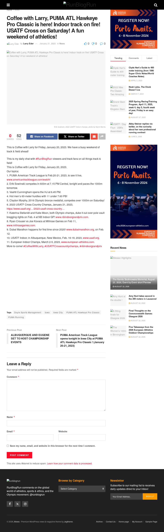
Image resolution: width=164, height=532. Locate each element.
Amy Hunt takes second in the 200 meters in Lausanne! (143, 297)
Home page (124, 521)
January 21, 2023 (48, 43)
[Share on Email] (94, 136)
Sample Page (151, 521)
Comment (13, 376)
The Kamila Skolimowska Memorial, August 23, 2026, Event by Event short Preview (134, 281)
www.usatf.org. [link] (91, 238)
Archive (99, 521)
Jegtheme (68, 521)
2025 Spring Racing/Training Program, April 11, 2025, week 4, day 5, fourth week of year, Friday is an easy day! (143, 107)
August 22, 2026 (121, 286)
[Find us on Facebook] (10, 504)
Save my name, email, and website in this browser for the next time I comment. (52, 445)
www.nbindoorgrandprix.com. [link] (72, 217)
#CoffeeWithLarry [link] (33, 246)
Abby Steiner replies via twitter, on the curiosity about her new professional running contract (142, 128)
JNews (17, 521)
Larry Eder (28, 43)
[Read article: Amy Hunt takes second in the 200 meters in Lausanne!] (118, 300)
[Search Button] (155, 5)
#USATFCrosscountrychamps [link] (61, 246)
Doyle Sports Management (27, 312)
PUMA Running (16, 317)
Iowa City (58, 312)
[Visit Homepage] (82, 5)
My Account (137, 521)
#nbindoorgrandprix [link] (91, 246)
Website (62, 431)
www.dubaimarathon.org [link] (80, 229)
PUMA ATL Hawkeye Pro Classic (82, 312)
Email (11, 431)
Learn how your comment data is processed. (69, 463)
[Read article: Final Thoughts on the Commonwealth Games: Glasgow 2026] (118, 315)
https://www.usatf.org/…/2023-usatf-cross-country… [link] (36, 208)
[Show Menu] (8, 5)
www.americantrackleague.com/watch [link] (28, 179)
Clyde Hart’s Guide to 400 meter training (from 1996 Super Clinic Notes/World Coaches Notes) (141, 72)
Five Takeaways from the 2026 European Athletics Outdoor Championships (141, 329)
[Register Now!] (133, 28)
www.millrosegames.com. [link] (21, 225)
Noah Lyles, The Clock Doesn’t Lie (140, 88)
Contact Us (110, 521)
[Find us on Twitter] (17, 504)
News (17, 9)
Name (11, 417)
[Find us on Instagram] (25, 504)
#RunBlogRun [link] (44, 159)
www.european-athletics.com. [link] (78, 242)
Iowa (47, 312)
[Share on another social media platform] (102, 136)
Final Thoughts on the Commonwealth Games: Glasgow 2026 (140, 313)
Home (9, 9)
